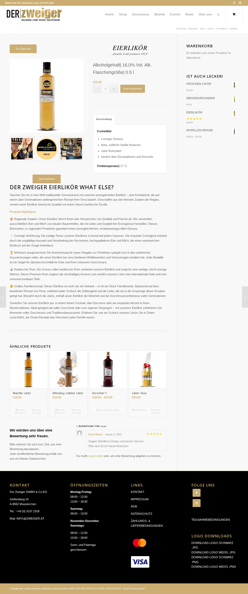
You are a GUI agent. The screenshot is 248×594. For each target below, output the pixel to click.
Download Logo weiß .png (213, 566)
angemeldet (95, 456)
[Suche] (218, 14)
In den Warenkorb (132, 88)
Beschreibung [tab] (104, 119)
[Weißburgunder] (245, 297)
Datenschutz (141, 513)
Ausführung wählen (109, 410)
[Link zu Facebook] (234, 3)
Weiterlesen (140, 410)
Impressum (140, 499)
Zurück (18, 96)
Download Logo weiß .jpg (213, 552)
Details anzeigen (36, 411)
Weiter (75, 96)
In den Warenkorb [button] (20, 411)
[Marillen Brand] (3, 297)
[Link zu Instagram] (240, 3)
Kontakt (137, 491)
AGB (134, 506)
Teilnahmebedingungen (210, 519)
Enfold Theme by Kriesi (134, 588)
